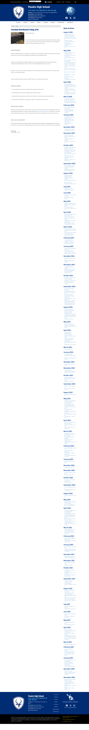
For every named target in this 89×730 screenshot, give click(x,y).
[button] (75, 2)
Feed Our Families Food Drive (69, 269)
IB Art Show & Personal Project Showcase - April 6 (69, 519)
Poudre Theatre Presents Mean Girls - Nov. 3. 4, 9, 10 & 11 (69, 372)
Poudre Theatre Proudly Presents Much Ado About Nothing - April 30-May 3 (70, 86)
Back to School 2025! (68, 182)
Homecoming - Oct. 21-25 (69, 155)
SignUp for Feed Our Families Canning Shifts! (69, 480)
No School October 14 (68, 482)
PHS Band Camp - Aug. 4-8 (69, 190)
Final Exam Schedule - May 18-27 (70, 62)
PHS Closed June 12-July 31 (69, 404)
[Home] (18, 12)
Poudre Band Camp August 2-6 (70, 608)
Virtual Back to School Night (69, 593)
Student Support (61, 22)
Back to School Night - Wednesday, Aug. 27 (68, 176)
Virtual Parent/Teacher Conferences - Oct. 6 (68, 581)
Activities (32, 22)
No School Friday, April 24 (69, 84)
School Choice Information (69, 474)
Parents (58, 2)
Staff (63, 2)
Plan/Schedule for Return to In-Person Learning (69, 661)
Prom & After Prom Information (69, 514)
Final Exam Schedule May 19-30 (70, 203)
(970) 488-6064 (38, 17)
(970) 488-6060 (35, 19)
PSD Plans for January (68, 671)
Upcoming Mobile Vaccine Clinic (70, 574)
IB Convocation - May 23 (68, 207)
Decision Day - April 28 (68, 233)
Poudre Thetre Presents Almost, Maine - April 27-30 (70, 423)
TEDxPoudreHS (67, 664)
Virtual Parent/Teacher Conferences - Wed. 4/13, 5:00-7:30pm (70, 523)
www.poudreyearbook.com (43, 111)
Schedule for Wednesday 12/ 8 (69, 557)
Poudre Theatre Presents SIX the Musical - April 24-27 (70, 215)
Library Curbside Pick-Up (68, 682)
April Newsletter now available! (70, 92)
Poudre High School (39, 7)
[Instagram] (74, 18)
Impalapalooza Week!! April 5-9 (70, 644)
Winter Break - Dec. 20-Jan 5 (69, 129)
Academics (25, 22)
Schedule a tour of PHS (68, 565)
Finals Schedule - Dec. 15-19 (69, 130)
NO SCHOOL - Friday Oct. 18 (69, 281)
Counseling (46, 22)
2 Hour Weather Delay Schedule (70, 549)
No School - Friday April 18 (69, 216)
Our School (18, 22)
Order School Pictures (68, 594)
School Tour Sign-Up (68, 278)
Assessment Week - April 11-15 (70, 521)
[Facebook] (66, 18)
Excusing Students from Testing (69, 232)
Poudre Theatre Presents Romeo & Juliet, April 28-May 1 (70, 511)
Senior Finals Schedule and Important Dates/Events (69, 339)
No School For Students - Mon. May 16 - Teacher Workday (69, 505)
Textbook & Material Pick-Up (69, 666)
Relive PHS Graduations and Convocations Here (69, 53)
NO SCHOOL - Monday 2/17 (69, 242)
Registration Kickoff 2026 (69, 119)
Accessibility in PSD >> (67, 721)
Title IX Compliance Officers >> (69, 719)
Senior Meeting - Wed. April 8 (69, 93)
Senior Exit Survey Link (68, 334)
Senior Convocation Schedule (69, 325)
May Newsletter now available (69, 79)
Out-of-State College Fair (68, 294)
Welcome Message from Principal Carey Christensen (69, 310)
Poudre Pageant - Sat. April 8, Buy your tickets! (69, 435)
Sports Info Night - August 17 (69, 36)
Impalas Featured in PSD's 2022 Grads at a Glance (70, 502)
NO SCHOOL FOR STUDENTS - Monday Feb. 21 (69, 539)
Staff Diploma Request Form (69, 556)
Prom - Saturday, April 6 (68, 349)
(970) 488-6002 (41, 16)
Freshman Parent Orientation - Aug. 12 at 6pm (69, 42)
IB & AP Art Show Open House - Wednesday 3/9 (70, 221)
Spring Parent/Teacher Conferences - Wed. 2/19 (68, 240)
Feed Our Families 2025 (68, 135)
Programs (53, 22)
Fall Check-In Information (68, 319)
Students (68, 2)
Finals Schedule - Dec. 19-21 (69, 467)
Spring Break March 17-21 (69, 235)
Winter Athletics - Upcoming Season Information (69, 152)
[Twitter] (70, 18)
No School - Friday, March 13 (69, 101)
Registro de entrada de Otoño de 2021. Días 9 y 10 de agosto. (70, 598)
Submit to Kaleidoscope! (68, 243)
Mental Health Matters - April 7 (69, 529)
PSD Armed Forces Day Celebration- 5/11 (68, 440)
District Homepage (68, 707)
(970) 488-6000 (39, 14)
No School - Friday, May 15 (69, 68)
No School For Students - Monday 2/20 (68, 451)
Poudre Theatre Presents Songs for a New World (70, 631)
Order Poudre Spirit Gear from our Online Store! (69, 490)
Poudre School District (16, 2)
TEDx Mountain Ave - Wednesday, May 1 (68, 333)
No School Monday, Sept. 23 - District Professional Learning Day (69, 292)
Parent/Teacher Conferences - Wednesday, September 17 (69, 170)
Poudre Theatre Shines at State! (69, 672)
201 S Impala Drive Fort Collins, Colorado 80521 (45, 12)
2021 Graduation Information (69, 624)
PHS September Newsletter (69, 302)
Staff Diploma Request (68, 662)
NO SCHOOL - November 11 (69, 270)
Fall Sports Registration (68, 188)
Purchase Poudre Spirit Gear (69, 304)
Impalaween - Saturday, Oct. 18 (69, 149)
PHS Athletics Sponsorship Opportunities (69, 121)
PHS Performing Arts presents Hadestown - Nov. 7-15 (69, 148)
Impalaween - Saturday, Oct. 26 (69, 280)
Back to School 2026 (68, 40)
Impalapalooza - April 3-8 (69, 433)
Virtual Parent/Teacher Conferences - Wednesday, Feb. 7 (70, 355)
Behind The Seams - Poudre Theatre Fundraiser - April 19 (69, 223)
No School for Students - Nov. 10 (70, 377)
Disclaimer (74, 707)
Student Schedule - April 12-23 (69, 635)
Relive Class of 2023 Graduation (70, 400)
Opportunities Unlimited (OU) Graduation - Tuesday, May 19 (69, 64)
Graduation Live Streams (68, 323)
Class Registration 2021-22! (69, 652)
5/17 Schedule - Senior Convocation (68, 410)
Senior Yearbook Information (69, 165)
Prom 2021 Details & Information (70, 636)
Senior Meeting (67, 340)
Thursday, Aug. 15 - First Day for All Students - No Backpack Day (70, 315)
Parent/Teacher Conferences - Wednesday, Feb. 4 (69, 118)
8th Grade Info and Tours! (68, 663)
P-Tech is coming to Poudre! (69, 651)
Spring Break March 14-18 (69, 530)
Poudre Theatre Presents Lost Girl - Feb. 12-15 (69, 108)
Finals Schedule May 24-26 (69, 405)
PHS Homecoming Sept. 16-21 (69, 303)
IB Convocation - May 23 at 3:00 (70, 344)
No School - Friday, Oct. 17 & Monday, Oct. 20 (69, 160)
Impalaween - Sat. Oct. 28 (69, 381)
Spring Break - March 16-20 (69, 100)
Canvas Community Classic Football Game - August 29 (69, 35)
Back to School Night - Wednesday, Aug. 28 (68, 312)
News (17, 26)
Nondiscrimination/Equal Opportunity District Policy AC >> (70, 717)
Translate (38, 2)
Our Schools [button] (25, 2)
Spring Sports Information (69, 109)
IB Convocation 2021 (68, 629)
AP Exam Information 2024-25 (69, 277)
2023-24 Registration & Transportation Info (68, 402)
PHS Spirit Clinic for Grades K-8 (70, 300)
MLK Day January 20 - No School (70, 253)
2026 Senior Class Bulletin (69, 89)
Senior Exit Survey (67, 512)
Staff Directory (70, 22)
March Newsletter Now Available (70, 102)
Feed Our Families (67, 370)
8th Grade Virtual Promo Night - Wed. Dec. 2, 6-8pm (70, 680)
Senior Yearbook (67, 576)
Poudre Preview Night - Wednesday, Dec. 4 (68, 272)
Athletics (38, 22)
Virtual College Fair (67, 583)
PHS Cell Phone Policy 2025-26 (70, 183)
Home (13, 26)
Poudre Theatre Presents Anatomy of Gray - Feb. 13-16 (69, 251)
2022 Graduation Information (69, 515)
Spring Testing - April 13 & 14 (69, 98)
